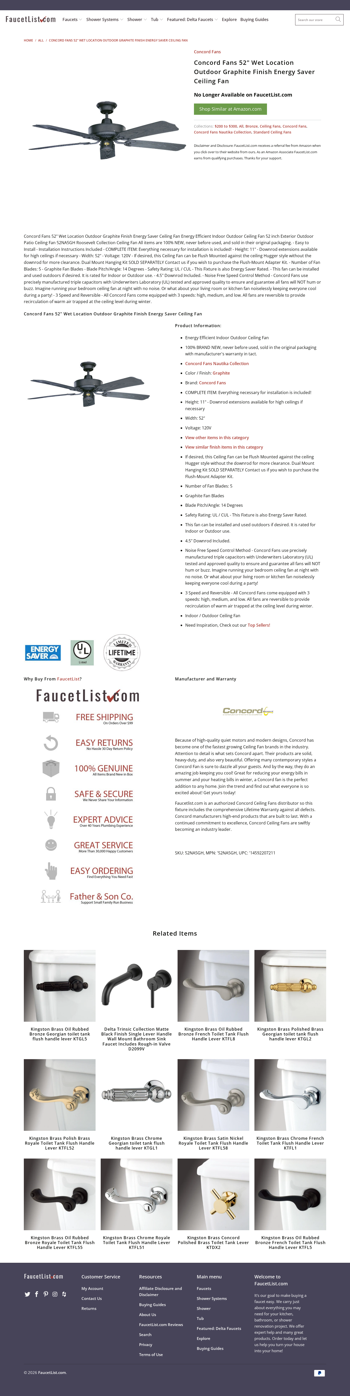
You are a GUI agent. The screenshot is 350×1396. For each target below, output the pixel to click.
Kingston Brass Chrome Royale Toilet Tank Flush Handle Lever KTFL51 (136, 1194)
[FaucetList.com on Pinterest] (46, 1294)
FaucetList (68, 679)
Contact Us (91, 1298)
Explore (229, 19)
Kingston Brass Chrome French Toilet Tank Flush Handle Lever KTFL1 (290, 1095)
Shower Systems (103, 19)
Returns (88, 1308)
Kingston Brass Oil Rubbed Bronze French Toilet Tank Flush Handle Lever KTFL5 (290, 1194)
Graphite (221, 373)
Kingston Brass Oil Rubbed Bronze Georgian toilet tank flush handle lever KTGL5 (60, 986)
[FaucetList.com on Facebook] (37, 1294)
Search (145, 1334)
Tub (155, 19)
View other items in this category (217, 437)
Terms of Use (151, 1354)
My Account (92, 1288)
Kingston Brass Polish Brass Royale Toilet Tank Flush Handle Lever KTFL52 (60, 1095)
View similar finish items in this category (224, 447)
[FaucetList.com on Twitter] (28, 1294)
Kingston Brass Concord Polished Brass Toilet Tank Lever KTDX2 (213, 1194)
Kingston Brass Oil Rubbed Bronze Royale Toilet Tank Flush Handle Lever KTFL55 (60, 1194)
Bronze (251, 126)
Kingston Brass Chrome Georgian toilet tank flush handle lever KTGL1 (136, 1095)
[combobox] (319, 19)
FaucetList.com (52, 1372)
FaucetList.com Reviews (161, 1324)
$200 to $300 (226, 126)
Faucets (70, 19)
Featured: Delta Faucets (190, 19)
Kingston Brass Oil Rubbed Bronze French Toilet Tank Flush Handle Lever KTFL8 (213, 986)
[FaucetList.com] (30, 19)
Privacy (145, 1344)
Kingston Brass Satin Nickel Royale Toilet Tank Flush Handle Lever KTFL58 (213, 1095)
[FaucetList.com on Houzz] (64, 1294)
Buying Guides (254, 19)
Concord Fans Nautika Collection (222, 132)
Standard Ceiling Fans (272, 132)
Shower (135, 19)
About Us (147, 1314)
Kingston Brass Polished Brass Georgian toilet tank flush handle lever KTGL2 (290, 986)
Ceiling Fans (270, 126)
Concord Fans (207, 52)
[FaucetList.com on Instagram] (55, 1294)
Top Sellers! (259, 625)
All (241, 126)
